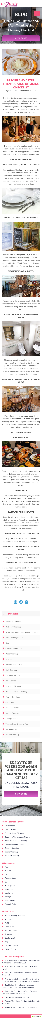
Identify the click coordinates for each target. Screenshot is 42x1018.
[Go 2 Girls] (12, 4)
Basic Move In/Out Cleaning (16, 840)
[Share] (26, 602)
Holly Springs (10, 885)
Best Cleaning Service (14, 638)
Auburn (8, 870)
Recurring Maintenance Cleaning (18, 837)
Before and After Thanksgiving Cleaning (21, 632)
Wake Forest (10, 900)
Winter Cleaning (12, 735)
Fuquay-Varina (10, 878)
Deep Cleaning (11, 654)
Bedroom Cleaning (13, 627)
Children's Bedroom (13, 648)
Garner (7, 882)
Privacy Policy (10, 949)
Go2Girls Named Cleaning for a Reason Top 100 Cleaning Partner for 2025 (21, 961)
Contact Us (9, 927)
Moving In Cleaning (13, 686)
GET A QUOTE (21, 38)
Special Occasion (12, 713)
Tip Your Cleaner (11, 945)
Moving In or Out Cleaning (16, 691)
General (8, 659)
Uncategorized (11, 729)
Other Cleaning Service (14, 708)
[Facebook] (15, 602)
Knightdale (9, 889)
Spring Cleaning (12, 718)
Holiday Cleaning (12, 855)
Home (8, 21)
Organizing (9, 702)
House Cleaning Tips (13, 664)
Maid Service (10, 681)
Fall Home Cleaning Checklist (17, 997)
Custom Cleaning (12, 848)
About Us (8, 919)
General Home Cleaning (14, 833)
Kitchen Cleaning (12, 675)
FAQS (7, 923)
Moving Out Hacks (12, 697)
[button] (37, 13)
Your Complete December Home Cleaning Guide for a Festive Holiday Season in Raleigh (20, 980)
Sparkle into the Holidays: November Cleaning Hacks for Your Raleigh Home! (18, 986)
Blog (7, 643)
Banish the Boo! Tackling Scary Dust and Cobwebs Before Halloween (19, 992)
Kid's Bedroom (11, 670)
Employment (10, 938)
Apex (7, 867)
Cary (6, 874)
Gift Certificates (11, 930)
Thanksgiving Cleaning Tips (16, 724)
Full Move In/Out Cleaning (15, 844)
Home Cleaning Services (15, 915)
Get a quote (21, 794)
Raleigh (8, 897)
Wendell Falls (10, 904)
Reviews (8, 934)
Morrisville (9, 893)
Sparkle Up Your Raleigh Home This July (21, 1007)
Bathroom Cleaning (13, 621)
